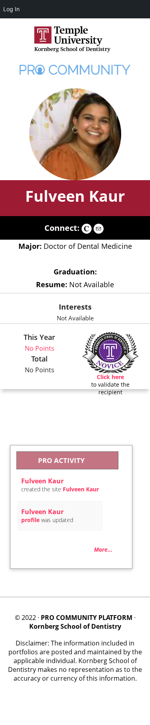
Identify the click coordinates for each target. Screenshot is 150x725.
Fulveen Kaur (75, 195)
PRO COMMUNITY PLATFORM (86, 617)
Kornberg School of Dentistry (75, 626)
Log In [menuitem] (11, 9)
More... (103, 549)
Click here (110, 377)
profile (30, 520)
